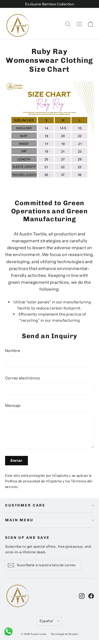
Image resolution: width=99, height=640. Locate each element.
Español (46, 621)
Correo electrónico (22, 378)
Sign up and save (27, 537)
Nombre (12, 350)
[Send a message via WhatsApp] (8, 631)
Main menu (19, 520)
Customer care (25, 505)
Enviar (16, 460)
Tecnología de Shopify (64, 634)
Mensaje (13, 405)
